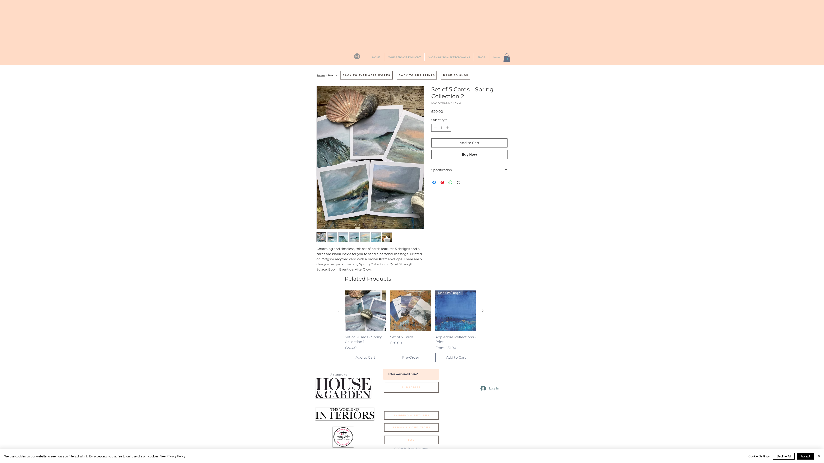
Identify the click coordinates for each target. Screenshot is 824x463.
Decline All (784, 456)
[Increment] (447, 127)
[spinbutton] (441, 127)
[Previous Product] (338, 310)
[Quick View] (365, 310)
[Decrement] (434, 127)
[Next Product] (482, 310)
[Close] (818, 456)
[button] (506, 57)
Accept (805, 456)
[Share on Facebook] (434, 182)
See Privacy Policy (172, 456)
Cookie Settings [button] (759, 456)
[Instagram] (357, 56)
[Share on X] (458, 182)
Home (321, 75)
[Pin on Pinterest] (442, 182)
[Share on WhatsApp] (450, 182)
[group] (410, 326)
